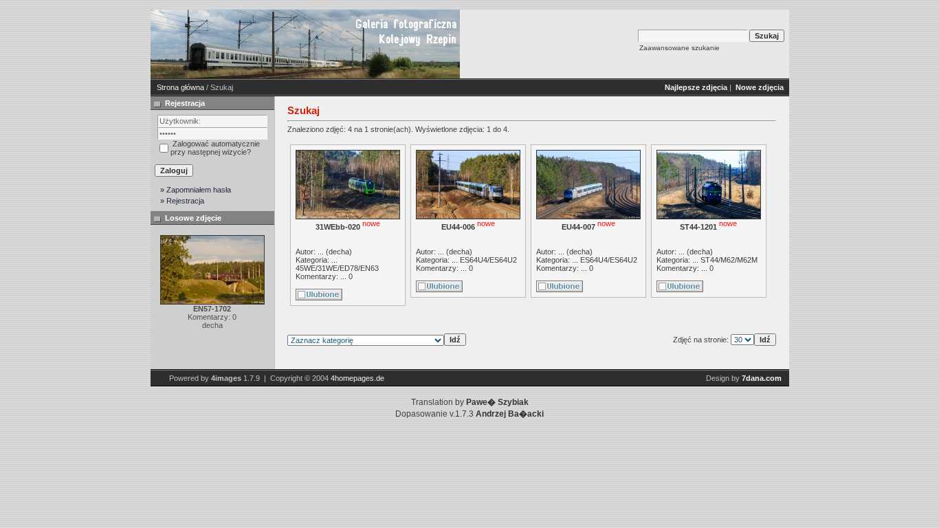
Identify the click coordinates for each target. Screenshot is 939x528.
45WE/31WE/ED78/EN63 (337, 268)
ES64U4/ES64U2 (488, 260)
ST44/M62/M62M (729, 260)
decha (339, 252)
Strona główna (180, 87)
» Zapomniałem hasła (195, 190)
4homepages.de (357, 378)
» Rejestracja (182, 201)
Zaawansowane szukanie (679, 48)
